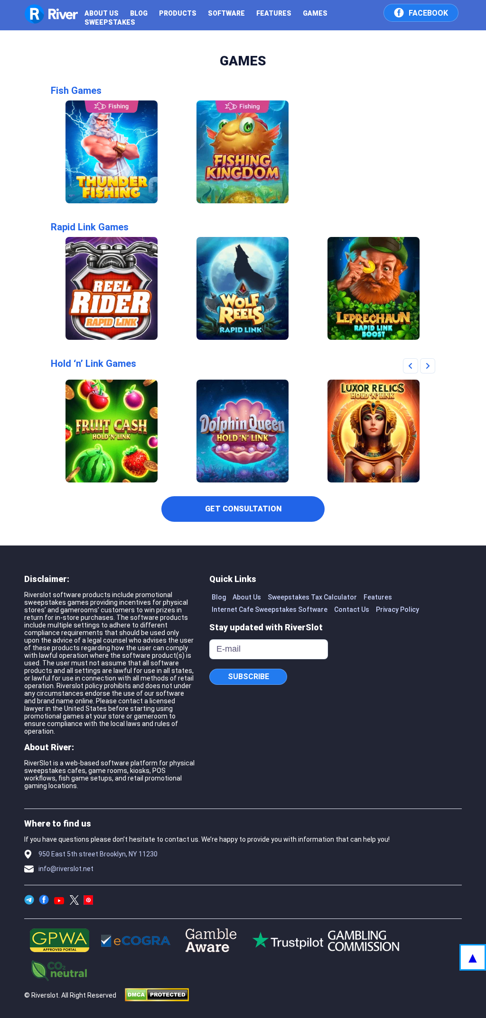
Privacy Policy (397, 609)
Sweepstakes (109, 22)
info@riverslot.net (65, 869)
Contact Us (351, 609)
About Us (247, 597)
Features (273, 13)
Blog (139, 13)
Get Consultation (243, 508)
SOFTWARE (226, 13)
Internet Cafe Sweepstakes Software (269, 609)
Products (177, 13)
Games (315, 13)
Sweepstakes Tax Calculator (312, 597)
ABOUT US (101, 13)
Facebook (428, 13)
